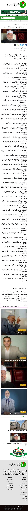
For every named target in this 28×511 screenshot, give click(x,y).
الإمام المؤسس (9, 487)
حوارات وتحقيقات (22, 485)
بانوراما (24, 496)
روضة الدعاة (9, 479)
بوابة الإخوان (23, 479)
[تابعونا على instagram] (11, 509)
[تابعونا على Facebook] (14, 509)
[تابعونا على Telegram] (17, 509)
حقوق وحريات (23, 487)
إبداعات (14, 24)
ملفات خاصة (9, 485)
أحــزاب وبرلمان (23, 483)
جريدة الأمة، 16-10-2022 (18, 288)
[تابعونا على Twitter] (8, 509)
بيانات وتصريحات (23, 494)
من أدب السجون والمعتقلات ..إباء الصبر (17, 430)
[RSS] (20, 509)
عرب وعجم (10, 477)
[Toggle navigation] (25, 18)
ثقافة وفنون (19, 24)
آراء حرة (10, 483)
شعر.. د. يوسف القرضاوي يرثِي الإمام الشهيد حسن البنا (15, 444)
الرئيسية (25, 24)
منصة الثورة (23, 492)
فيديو (25, 500)
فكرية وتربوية (23, 498)
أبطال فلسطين (23, 457)
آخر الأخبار (24, 481)
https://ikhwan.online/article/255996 (11, 306)
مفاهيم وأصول (9, 481)
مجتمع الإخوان (23, 489)
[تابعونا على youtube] (5, 509)
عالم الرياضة (9, 489)
